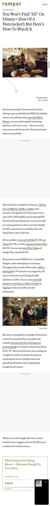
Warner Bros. (48, 64)
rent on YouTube (27, 239)
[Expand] (37, 481)
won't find (32, 117)
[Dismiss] (46, 481)
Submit (9, 483)
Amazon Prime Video (37, 244)
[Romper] (12, 4)
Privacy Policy (8, 489)
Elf (38, 117)
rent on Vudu (30, 248)
